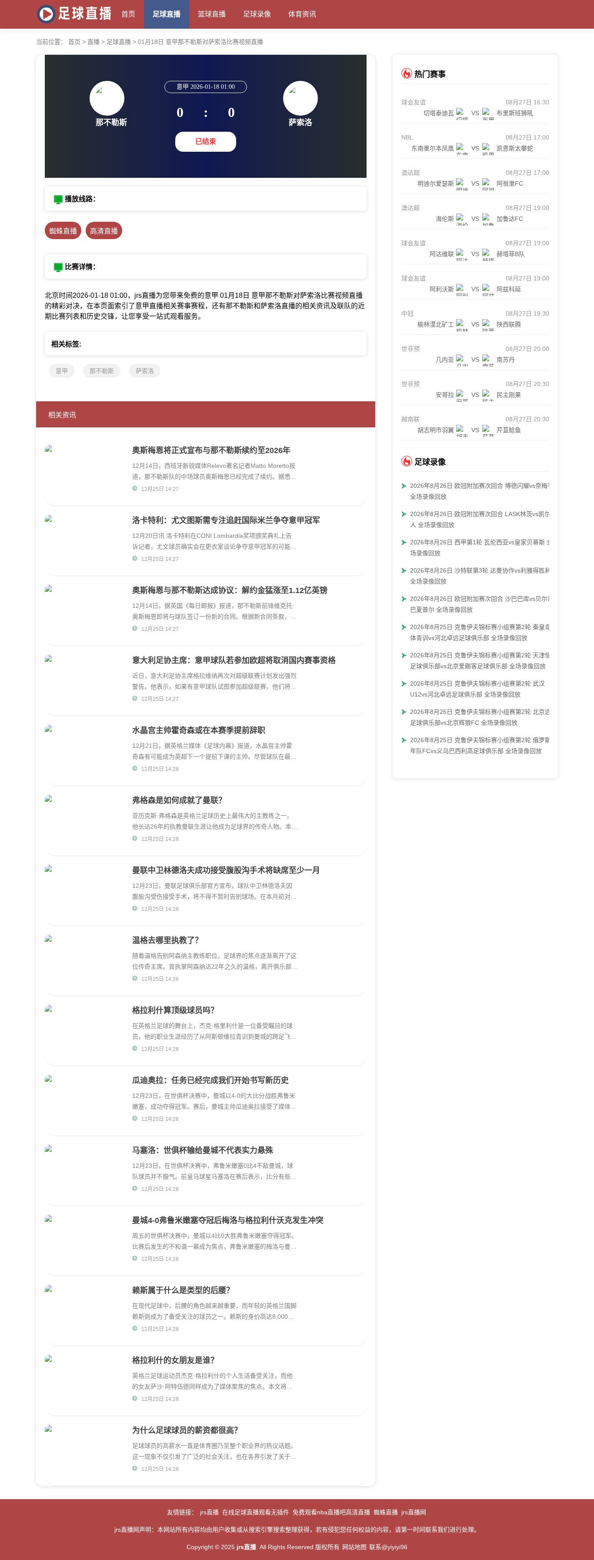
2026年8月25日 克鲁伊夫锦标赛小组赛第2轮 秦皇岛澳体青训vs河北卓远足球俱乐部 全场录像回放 (483, 632)
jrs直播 (209, 1512)
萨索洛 (145, 370)
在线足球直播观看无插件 (255, 1512)
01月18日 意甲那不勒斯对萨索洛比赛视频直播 (200, 41)
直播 (93, 41)
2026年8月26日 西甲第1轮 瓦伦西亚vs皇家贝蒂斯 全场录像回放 (481, 548)
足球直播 (166, 14)
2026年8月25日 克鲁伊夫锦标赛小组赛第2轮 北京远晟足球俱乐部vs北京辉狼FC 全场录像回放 (483, 717)
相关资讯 (62, 415)
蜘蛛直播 (63, 231)
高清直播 (104, 231)
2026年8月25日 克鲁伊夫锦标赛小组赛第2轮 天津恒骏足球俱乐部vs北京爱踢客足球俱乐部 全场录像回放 (483, 661)
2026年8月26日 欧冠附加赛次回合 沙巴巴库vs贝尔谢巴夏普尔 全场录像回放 (482, 604)
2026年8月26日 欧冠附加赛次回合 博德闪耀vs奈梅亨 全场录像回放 (482, 491)
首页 (128, 14)
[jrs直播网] (74, 12)
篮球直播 (212, 14)
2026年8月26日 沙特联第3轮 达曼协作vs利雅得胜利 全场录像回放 (480, 576)
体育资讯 (302, 14)
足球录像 (257, 14)
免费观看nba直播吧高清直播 (331, 1512)
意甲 (62, 370)
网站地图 (354, 1546)
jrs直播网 (413, 1512)
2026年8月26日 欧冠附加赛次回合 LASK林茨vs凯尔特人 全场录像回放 (483, 519)
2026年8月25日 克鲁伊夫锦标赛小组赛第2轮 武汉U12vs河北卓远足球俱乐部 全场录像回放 (477, 689)
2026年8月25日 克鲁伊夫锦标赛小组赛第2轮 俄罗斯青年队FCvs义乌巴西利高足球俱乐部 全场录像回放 (483, 745)
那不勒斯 (102, 370)
